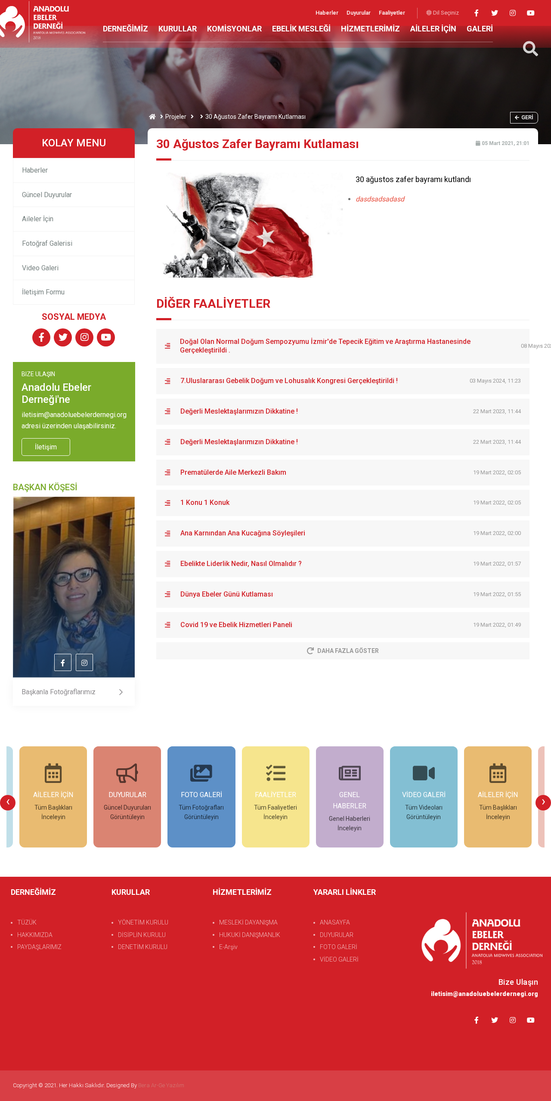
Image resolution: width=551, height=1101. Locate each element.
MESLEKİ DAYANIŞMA (248, 922)
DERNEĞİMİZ (125, 28)
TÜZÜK (27, 922)
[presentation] (7, 802)
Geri (527, 117)
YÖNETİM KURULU (143, 922)
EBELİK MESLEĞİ (301, 28)
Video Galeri (40, 268)
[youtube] (530, 13)
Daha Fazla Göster (348, 650)
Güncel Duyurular (47, 195)
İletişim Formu (43, 292)
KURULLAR (177, 28)
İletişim (46, 447)
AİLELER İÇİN (433, 28)
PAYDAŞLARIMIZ (39, 946)
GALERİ (480, 28)
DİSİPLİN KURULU (142, 934)
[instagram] (512, 13)
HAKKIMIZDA (35, 934)
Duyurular (359, 12)
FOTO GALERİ (338, 946)
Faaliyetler (392, 12)
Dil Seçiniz (445, 12)
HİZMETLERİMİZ (370, 28)
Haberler (328, 12)
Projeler (175, 116)
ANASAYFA (335, 922)
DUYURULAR (336, 934)
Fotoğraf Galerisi (47, 243)
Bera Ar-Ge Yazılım (161, 1085)
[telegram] (494, 13)
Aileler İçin (37, 219)
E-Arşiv (228, 946)
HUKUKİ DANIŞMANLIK (249, 934)
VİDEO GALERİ (339, 959)
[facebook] (476, 13)
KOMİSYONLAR (234, 28)
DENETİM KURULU (142, 946)
